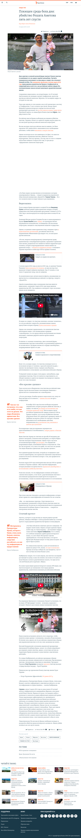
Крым (65, 791)
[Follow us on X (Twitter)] (45, 815)
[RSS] (68, 815)
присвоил (47, 664)
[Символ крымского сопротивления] (27, 356)
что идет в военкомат (52, 548)
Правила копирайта (26, 821)
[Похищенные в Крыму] (27, 487)
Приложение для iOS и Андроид (10, 818)
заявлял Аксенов (45, 398)
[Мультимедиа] (76, 3)
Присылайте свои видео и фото (9, 815)
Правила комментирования (29, 818)
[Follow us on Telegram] (60, 815)
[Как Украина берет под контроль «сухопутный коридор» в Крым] (6, 769)
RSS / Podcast (4, 827)
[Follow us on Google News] (57, 815)
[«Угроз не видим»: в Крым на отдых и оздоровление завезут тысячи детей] (32, 792)
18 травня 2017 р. (48, 676)
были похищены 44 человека (34, 268)
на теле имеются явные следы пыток (49, 110)
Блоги (13, 791)
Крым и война (42, 768)
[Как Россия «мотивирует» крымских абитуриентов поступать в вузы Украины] (59, 769)
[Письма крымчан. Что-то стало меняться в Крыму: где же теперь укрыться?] (6, 792)
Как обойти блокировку (7, 830)
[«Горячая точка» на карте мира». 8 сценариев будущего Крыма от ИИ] (59, 792)
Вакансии (23, 827)
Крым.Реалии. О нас (26, 815)
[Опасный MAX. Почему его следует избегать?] (32, 801)
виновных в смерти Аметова (44, 130)
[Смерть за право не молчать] (27, 258)
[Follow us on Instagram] (53, 815)
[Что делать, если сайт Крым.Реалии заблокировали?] (59, 801)
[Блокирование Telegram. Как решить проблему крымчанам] (6, 801)
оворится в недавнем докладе (42, 247)
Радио (2, 824)
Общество (22, 8)
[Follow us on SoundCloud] (64, 815)
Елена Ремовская (30, 23)
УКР (67, 2)
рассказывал (40, 442)
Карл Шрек (22, 23)
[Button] (45, 31)
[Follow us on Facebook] (42, 815)
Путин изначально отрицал (47, 325)
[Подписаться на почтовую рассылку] (75, 815)
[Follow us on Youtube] (49, 815)
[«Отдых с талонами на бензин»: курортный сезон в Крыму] (32, 780)
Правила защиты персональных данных (30, 831)
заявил (39, 221)
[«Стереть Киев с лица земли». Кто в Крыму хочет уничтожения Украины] (32, 769)
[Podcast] (71, 815)
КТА (71, 2)
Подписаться (4, 821)
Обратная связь (25, 824)
